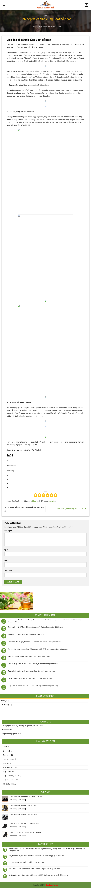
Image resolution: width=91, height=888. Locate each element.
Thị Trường (5, 705)
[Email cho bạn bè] (47, 495)
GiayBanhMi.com (52, 885)
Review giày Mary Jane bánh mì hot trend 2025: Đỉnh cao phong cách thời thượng (37, 649)
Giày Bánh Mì (8, 751)
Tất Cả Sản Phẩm (9, 784)
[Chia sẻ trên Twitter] (43, 495)
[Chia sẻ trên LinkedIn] (55, 495)
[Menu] (4, 4)
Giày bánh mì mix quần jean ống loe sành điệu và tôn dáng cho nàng (33, 686)
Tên (6, 550)
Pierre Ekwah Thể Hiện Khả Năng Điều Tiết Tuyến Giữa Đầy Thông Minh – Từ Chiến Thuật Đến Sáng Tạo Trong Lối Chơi (46, 621)
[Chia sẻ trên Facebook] (39, 495)
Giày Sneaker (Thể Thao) (12, 776)
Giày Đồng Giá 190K (10, 767)
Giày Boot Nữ (8, 755)
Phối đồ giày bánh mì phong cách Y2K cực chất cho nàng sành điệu (32, 664)
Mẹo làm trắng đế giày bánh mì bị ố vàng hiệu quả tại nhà (29, 657)
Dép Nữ (5, 747)
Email (6, 560)
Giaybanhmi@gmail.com (11, 734)
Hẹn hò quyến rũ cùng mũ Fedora (70, 509)
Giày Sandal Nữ (8, 772)
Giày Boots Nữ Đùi (10, 759)
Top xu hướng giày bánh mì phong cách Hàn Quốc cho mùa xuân (31, 671)
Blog (45, 15)
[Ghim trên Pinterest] (51, 495)
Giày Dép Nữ (7, 763)
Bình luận (8, 531)
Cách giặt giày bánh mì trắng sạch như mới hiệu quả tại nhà (30, 678)
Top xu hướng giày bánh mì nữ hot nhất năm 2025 (26, 634)
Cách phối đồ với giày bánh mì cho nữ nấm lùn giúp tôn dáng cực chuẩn (34, 642)
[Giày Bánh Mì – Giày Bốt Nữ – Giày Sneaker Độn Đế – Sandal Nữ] (45, 5)
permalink (51, 501)
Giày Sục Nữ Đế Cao (10, 780)
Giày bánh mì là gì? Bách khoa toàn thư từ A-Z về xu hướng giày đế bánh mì (35, 627)
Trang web (8, 571)
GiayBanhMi (56, 27)
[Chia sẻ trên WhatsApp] (35, 495)
